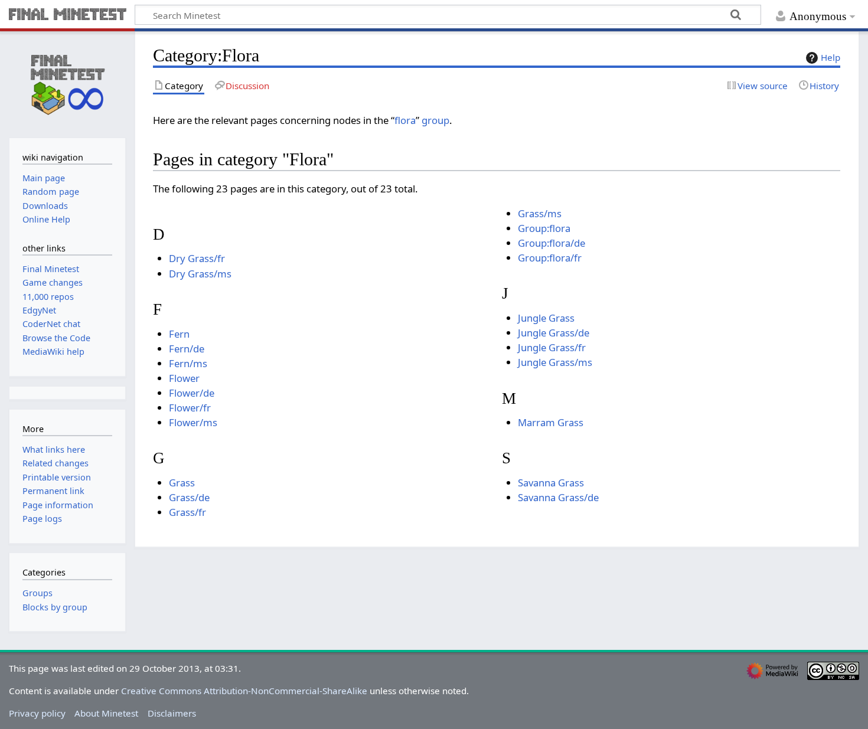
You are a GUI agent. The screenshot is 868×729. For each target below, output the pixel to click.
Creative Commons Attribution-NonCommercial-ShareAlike (244, 691)
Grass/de (189, 497)
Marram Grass (550, 422)
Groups (37, 593)
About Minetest (106, 713)
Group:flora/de (551, 243)
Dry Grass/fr (197, 258)
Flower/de (191, 393)
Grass (182, 482)
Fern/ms (188, 363)
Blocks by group (54, 607)
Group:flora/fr (550, 257)
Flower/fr (190, 407)
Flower (184, 378)
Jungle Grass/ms (555, 362)
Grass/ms (540, 213)
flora (405, 120)
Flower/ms (193, 422)
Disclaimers (172, 713)
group (435, 120)
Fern (179, 334)
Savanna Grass (551, 482)
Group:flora (544, 228)
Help (830, 57)
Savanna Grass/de (558, 497)
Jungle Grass (546, 318)
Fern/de (186, 348)
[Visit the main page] (67, 83)
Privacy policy (37, 713)
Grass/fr (187, 512)
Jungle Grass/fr (552, 347)
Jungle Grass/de (553, 332)
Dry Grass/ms (200, 273)
